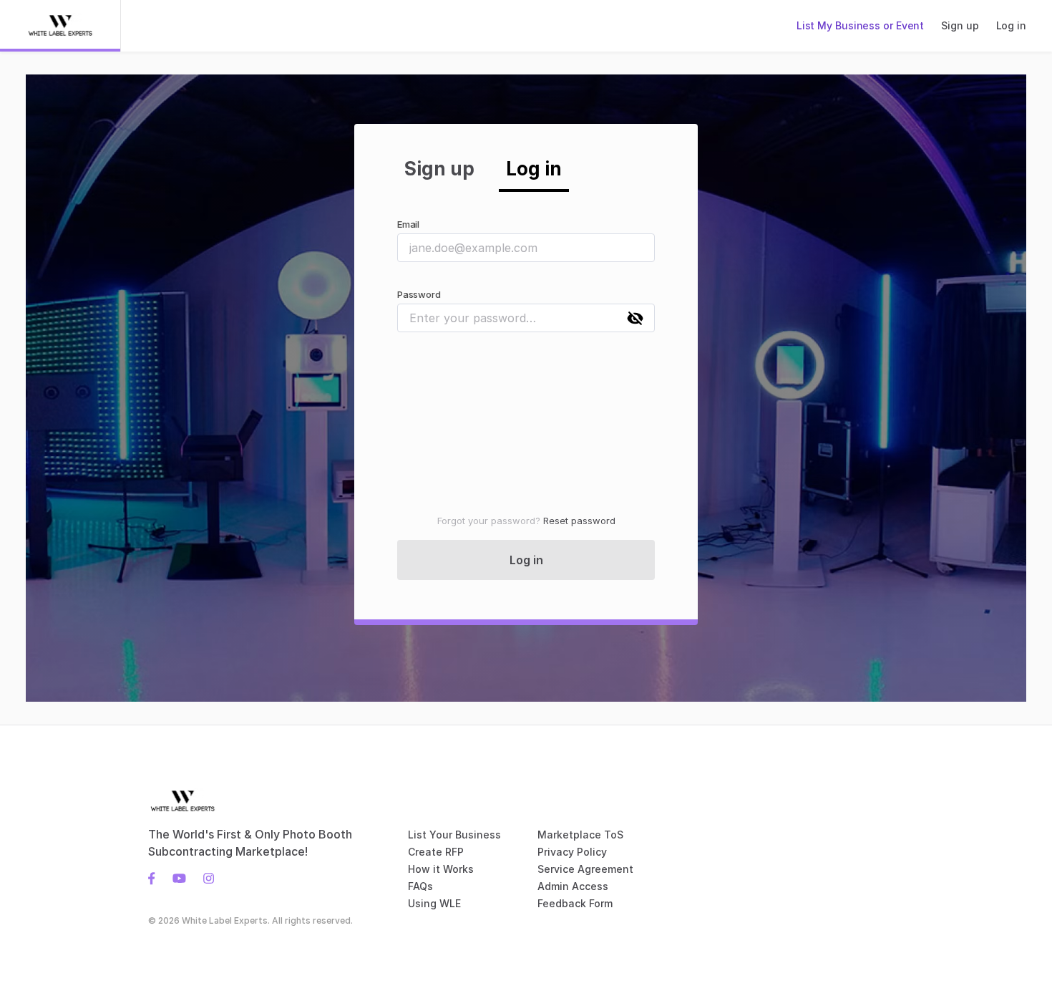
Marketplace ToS (580, 834)
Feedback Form (575, 903)
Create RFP (436, 852)
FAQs (420, 886)
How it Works (441, 869)
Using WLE (434, 903)
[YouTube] (179, 877)
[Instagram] (204, 877)
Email (408, 224)
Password (418, 294)
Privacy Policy (572, 852)
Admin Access (572, 886)
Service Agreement (585, 869)
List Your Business (454, 834)
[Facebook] (156, 877)
